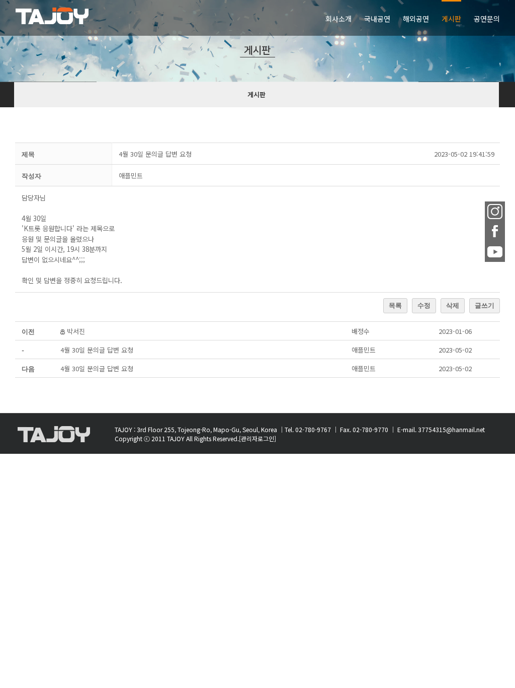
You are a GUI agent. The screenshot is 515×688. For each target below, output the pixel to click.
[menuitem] (344, 18)
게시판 (256, 94)
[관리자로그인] (257, 438)
